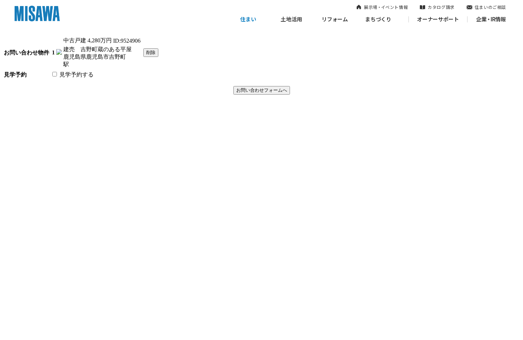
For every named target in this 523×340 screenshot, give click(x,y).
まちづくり (378, 19)
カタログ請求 (441, 7)
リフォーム (335, 19)
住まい (248, 19)
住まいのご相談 (490, 7)
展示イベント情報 (386, 7)
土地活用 (291, 19)
